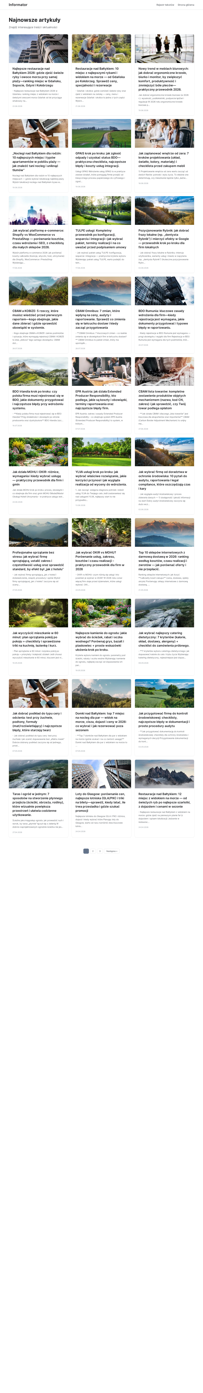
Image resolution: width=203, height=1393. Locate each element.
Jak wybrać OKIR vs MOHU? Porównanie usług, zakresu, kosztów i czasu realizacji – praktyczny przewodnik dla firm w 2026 (99, 561)
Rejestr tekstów (165, 4)
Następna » (111, 851)
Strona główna (186, 4)
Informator (18, 5)
